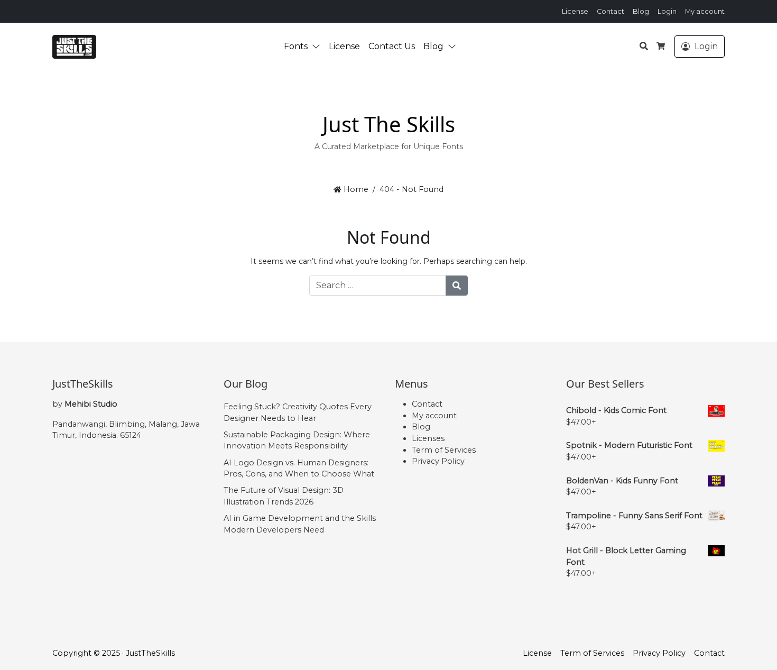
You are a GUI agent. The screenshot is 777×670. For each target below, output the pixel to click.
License (575, 11)
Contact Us (391, 46)
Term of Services (444, 450)
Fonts (296, 46)
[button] (318, 46)
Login (667, 11)
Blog (641, 11)
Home (354, 189)
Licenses (428, 438)
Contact (610, 11)
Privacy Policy (438, 461)
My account (705, 11)
